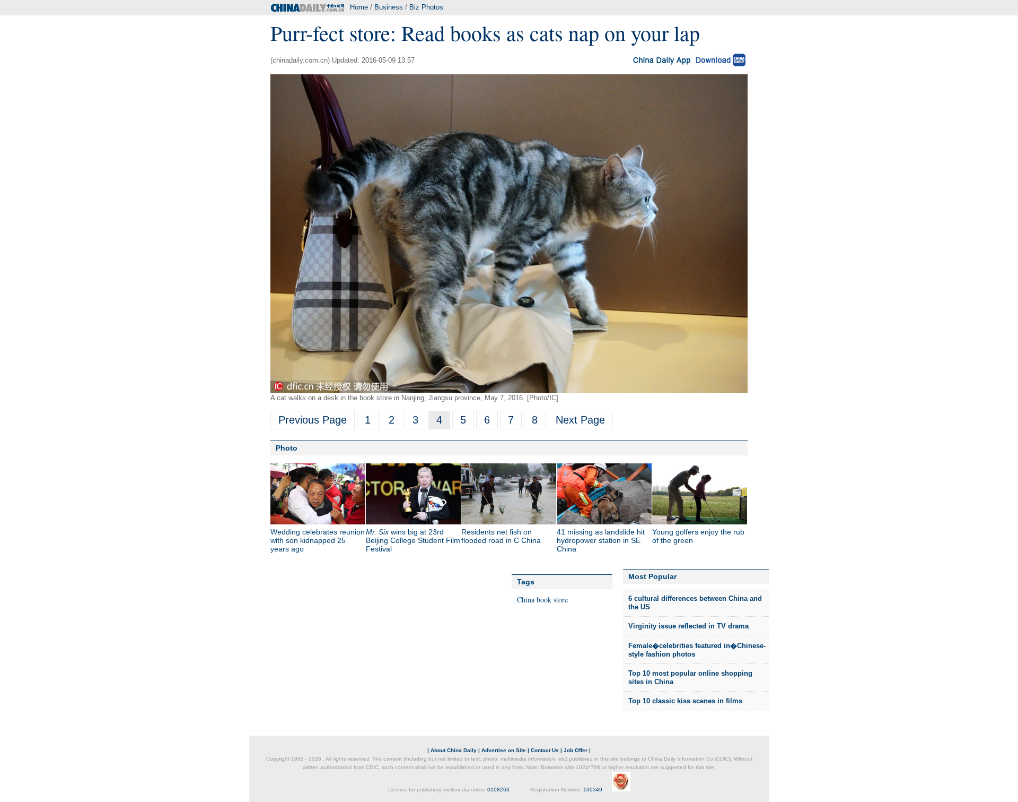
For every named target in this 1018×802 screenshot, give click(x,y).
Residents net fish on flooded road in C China (501, 536)
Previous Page (312, 420)
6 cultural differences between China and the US (695, 602)
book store (552, 599)
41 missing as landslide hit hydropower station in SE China (601, 540)
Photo (286, 448)
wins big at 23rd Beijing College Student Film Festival (413, 540)
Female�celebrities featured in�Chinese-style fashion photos (697, 650)
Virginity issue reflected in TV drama (688, 626)
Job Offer (575, 750)
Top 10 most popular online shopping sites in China (690, 677)
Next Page (580, 420)
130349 (592, 789)
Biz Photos (426, 7)
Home (359, 7)
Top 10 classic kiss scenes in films (685, 701)
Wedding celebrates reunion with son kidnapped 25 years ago (317, 540)
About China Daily (454, 750)
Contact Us (545, 750)
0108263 (498, 789)
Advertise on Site (503, 750)
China (525, 599)
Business (388, 7)
